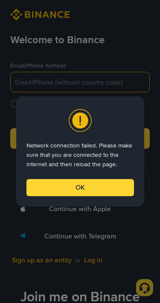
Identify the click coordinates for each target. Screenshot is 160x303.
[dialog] (80, 151)
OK (80, 187)
